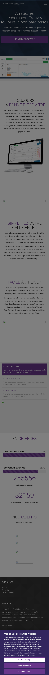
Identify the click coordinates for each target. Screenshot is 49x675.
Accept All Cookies (24, 671)
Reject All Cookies (24, 666)
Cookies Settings (24, 660)
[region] (24, 652)
